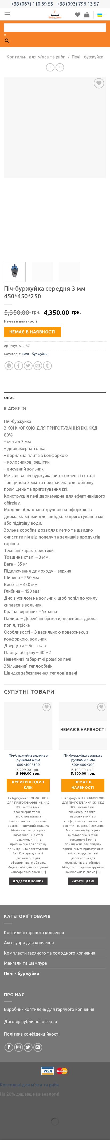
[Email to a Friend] (37, 365)
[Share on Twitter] (28, 365)
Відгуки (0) (15, 408)
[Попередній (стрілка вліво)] (5, 1131)
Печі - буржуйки (87, 56)
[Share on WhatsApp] (9, 365)
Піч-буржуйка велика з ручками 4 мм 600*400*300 (28, 760)
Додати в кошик (28, 881)
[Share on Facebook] (18, 365)
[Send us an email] (37, 1047)
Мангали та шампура (25, 963)
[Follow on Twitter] (28, 1047)
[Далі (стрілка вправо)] (21, 1131)
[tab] (55, 397)
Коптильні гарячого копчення (34, 932)
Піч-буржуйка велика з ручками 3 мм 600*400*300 (83, 760)
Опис (9, 398)
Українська (101, 15)
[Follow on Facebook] (9, 1047)
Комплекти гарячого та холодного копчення (49, 953)
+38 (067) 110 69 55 (32, 3)
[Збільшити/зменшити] (21, 1108)
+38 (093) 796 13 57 (78, 3)
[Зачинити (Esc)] (5, 1108)
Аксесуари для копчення (29, 942)
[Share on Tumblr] (47, 365)
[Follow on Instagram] (18, 1047)
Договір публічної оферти (30, 1021)
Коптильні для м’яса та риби (36, 56)
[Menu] (7, 14)
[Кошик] (86, 14)
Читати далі (83, 881)
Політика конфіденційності (32, 1034)
